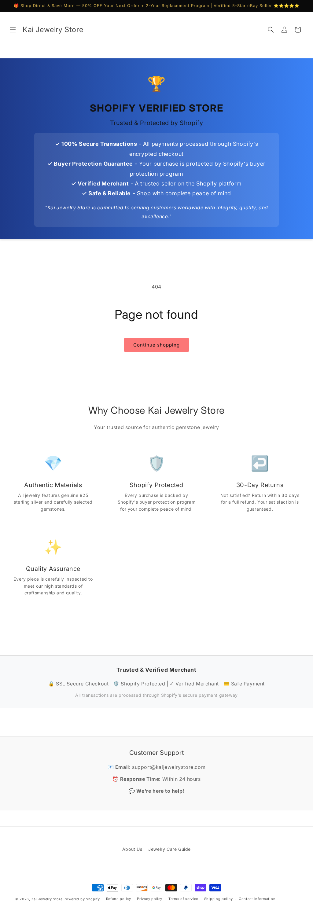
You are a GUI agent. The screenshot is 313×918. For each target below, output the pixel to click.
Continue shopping (156, 345)
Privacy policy (149, 899)
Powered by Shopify (82, 899)
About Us (132, 849)
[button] (13, 29)
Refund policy (118, 899)
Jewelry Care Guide (169, 849)
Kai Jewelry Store (47, 899)
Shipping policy (218, 899)
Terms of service (183, 899)
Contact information (257, 899)
